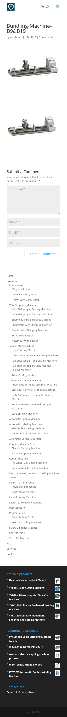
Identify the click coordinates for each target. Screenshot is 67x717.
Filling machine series (21, 482)
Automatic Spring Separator (25, 438)
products (12, 281)
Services (11, 548)
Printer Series (17, 513)
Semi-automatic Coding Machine (30, 468)
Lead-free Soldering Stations (25, 502)
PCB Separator (17, 507)
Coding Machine (18, 458)
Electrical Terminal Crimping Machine (33, 389)
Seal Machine (17, 532)
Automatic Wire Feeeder (26, 340)
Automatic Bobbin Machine (25, 419)
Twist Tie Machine (19, 538)
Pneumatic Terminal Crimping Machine (34, 384)
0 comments (46, 37)
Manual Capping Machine (27, 453)
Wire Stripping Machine (23, 305)
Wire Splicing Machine (25, 413)
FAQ (9, 543)
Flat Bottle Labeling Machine (28, 428)
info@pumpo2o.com (25, 692)
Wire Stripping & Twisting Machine (32, 314)
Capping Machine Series (23, 444)
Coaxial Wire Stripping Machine (30, 330)
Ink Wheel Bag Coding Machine (30, 462)
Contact (11, 554)
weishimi (15, 37)
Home (10, 275)
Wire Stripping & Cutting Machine (31, 309)
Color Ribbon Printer (23, 517)
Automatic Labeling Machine (25, 424)
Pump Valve (16, 285)
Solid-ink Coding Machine (26, 522)
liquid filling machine (24, 486)
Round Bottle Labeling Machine (30, 433)
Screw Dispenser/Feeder (23, 527)
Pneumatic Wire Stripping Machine (32, 325)
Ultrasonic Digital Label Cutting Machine (35, 355)
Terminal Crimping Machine (25, 380)
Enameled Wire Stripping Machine (31, 319)
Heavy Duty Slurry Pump (26, 299)
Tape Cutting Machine (21, 346)
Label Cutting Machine (25, 350)
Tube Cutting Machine (24, 375)
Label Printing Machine (22, 497)
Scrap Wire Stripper (23, 335)
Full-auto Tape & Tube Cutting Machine (34, 360)
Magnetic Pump (21, 289)
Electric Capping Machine (26, 448)
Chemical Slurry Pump (24, 294)
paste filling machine (24, 492)
